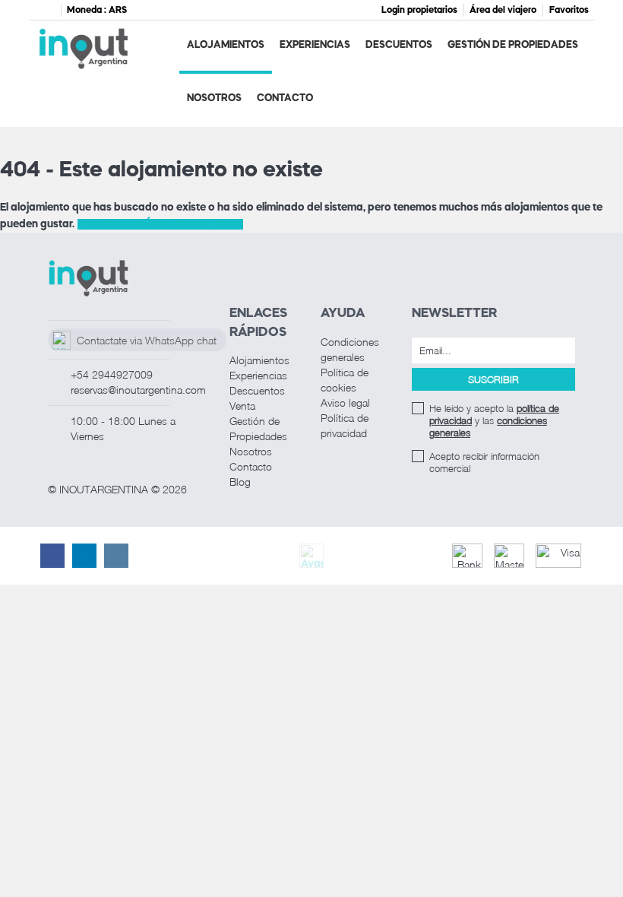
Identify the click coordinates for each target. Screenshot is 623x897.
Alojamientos (225, 45)
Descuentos (398, 45)
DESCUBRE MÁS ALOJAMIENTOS (160, 224)
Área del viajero (503, 10)
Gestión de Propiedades (512, 45)
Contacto (285, 98)
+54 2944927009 (112, 374)
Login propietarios (419, 10)
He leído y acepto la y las (494, 420)
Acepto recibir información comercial (484, 462)
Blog (240, 481)
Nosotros (214, 98)
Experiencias (315, 45)
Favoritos (569, 10)
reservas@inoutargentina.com (138, 389)
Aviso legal (345, 402)
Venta (242, 405)
